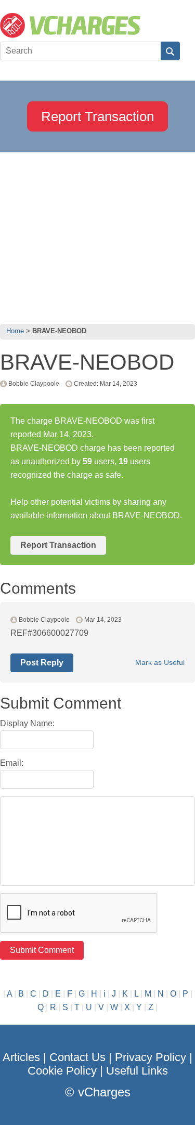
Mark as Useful (160, 662)
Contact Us (77, 1057)
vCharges (104, 1092)
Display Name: (27, 723)
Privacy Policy (150, 1057)
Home (15, 331)
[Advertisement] (97, 235)
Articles (21, 1057)
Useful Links (137, 1070)
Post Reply (41, 662)
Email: (11, 762)
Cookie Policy (62, 1070)
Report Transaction (97, 116)
